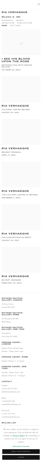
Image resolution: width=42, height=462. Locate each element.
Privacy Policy (19, 436)
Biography (8, 20)
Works (20, 20)
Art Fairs (15, 25)
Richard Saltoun (17, 4)
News (4, 25)
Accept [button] (21, 457)
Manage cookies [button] (21, 446)
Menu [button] (38, 4)
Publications (24, 23)
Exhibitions (8, 23)
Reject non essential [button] (21, 451)
